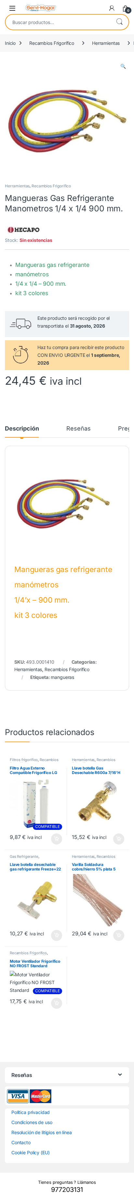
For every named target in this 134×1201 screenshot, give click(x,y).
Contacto (21, 1142)
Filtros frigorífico (24, 759)
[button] (123, 66)
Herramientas (106, 43)
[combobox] (58, 22)
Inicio (10, 43)
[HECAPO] (23, 229)
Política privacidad (30, 1112)
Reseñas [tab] (78, 429)
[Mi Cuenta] (111, 8)
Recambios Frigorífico (51, 43)
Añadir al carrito (55, 838)
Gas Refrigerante (24, 856)
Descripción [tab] (22, 429)
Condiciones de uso (31, 1122)
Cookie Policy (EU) (30, 1152)
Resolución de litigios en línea (41, 1132)
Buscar (119, 22)
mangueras (62, 677)
